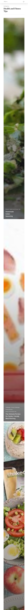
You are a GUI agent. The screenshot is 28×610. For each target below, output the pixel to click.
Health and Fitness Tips (15, 209)
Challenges (8, 407)
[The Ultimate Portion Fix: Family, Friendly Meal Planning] (14, 320)
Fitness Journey (9, 409)
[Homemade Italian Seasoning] (14, 118)
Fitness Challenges (15, 407)
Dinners (7, 209)
